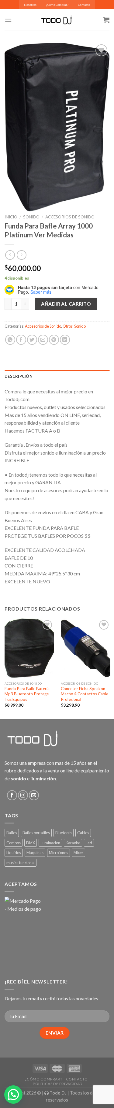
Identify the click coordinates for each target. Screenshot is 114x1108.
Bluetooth (63, 832)
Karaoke (73, 842)
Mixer (78, 852)
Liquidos (13, 852)
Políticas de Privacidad (58, 1083)
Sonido (31, 216)
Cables (83, 832)
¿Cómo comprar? (43, 1079)
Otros (68, 326)
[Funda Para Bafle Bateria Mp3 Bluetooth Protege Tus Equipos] (29, 648)
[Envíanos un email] (34, 795)
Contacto (84, 4)
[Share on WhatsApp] (10, 340)
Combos (13, 842)
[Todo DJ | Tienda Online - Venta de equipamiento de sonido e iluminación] (57, 20)
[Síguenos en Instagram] (23, 795)
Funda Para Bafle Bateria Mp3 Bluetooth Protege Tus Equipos (27, 694)
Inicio (11, 216)
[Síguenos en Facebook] (12, 795)
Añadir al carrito (66, 304)
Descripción (19, 376)
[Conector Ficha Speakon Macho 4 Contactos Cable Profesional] (85, 648)
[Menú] (8, 19)
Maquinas (34, 852)
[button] (13, 1094)
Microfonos (58, 852)
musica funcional (20, 862)
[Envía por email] (43, 340)
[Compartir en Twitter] (32, 340)
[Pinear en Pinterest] (54, 340)
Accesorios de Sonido (70, 216)
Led (89, 842)
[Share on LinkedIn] (65, 340)
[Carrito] (106, 20)
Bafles (11, 832)
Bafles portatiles (36, 832)
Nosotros (30, 4)
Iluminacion (50, 842)
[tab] (57, 376)
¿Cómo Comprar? (57, 4)
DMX (30, 842)
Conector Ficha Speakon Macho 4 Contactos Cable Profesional (84, 694)
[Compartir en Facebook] (21, 340)
